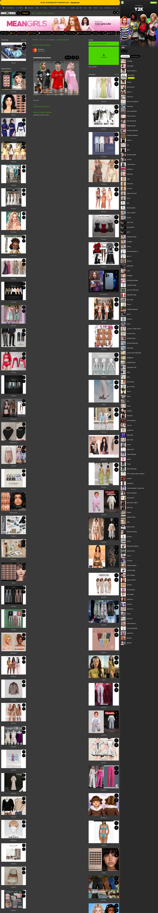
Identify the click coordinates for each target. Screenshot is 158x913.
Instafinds (130, 759)
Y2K (102, 33)
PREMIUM (25, 13)
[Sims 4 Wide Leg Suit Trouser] (104, 777)
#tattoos (103, 349)
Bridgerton (130, 358)
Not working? (92, 68)
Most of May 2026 (132, 749)
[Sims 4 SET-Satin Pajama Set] (104, 529)
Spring (129, 246)
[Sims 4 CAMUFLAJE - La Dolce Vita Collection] (104, 308)
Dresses (129, 261)
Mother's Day (131, 333)
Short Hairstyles (131, 768)
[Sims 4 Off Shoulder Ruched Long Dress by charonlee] (104, 88)
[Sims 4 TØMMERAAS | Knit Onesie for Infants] (104, 501)
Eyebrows (130, 599)
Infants (129, 217)
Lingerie (129, 512)
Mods (45, 13)
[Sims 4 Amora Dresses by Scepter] (104, 226)
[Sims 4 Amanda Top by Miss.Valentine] (104, 639)
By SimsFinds (125, 56)
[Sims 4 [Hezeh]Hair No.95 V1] (13, 829)
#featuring (4, 40)
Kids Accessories (132, 532)
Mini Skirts (130, 734)
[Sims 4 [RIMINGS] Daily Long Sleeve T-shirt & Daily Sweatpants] (13, 618)
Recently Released (132, 130)
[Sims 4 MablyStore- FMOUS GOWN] (104, 474)
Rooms (129, 556)
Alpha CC (129, 92)
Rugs (128, 739)
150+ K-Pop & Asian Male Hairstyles (136, 474)
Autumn (129, 536)
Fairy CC (129, 304)
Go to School (131, 386)
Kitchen (129, 662)
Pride (128, 691)
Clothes (129, 159)
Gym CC (129, 256)
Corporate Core (131, 367)
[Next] (154, 29)
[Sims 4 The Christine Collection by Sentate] (13, 197)
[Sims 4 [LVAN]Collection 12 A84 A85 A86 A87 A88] (104, 253)
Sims (128, 150)
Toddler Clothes (131, 237)
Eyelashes (130, 483)
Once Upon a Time (132, 652)
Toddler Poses (131, 705)
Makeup (129, 411)
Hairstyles (130, 174)
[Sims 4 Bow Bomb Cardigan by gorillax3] (13, 291)
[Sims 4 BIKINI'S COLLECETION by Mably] (13, 712)
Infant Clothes (131, 213)
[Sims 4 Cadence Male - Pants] (13, 338)
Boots (129, 314)
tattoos (44, 8)
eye (101, 8)
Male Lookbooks (132, 744)
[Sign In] (117, 12)
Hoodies (129, 604)
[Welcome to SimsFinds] (8, 13)
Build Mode (130, 449)
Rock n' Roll (130, 222)
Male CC (4, 33)
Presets (129, 585)
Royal (12, 33)
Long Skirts (130, 725)
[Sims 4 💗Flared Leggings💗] (104, 694)
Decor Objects (131, 710)
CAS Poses (130, 778)
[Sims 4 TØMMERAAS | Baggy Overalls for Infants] (104, 721)
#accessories (13, 442)
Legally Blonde (131, 126)
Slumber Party (128, 47)
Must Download (132, 111)
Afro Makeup (131, 575)
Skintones (130, 507)
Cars (128, 715)
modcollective (9, 8)
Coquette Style (58, 33)
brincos (95, 8)
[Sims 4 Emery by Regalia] (13, 782)
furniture (54, 8)
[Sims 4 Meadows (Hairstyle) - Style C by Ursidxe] (13, 408)
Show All (23, 40)
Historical (129, 416)
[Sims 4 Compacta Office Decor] (13, 548)
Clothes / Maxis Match (134, 329)
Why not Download (132, 101)
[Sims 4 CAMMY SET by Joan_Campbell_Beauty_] (104, 556)
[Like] (24, 44)
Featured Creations (133, 546)
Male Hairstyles (131, 454)
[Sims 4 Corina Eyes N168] (13, 104)
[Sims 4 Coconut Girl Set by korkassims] (104, 198)
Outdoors (130, 773)
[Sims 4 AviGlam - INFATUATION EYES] (104, 859)
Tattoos (129, 425)
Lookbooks (130, 348)
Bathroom (130, 609)
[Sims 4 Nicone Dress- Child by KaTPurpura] (13, 314)
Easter (129, 657)
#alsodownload (6, 69)
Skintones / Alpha (132, 502)
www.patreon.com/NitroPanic (41, 106)
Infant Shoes (131, 527)
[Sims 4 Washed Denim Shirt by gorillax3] (13, 384)
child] (37, 8)
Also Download (131, 121)
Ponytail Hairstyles (132, 280)
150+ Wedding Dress (84, 33)
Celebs (129, 701)
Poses (129, 444)
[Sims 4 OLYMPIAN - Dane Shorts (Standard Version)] (104, 887)
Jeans (128, 324)
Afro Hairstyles (131, 420)
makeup (72, 8)
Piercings (129, 647)
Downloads (51, 13)
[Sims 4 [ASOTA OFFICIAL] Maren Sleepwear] (13, 735)
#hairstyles (13, 255)
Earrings (129, 667)
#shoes (104, 404)
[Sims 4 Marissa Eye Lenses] (13, 572)
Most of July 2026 (45, 33)
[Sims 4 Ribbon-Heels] (104, 391)
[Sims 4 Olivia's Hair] (104, 804)
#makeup (13, 91)
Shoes (129, 406)
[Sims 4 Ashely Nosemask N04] (13, 501)
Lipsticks (129, 638)
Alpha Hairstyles (132, 469)
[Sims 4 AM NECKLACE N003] (13, 431)
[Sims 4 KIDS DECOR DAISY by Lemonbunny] (13, 899)
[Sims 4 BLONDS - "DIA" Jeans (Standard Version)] (104, 611)
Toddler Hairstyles (132, 309)
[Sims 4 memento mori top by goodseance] (104, 116)
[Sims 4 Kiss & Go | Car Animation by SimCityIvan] (13, 51)
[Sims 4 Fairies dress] (13, 455)
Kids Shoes (130, 440)
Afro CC (129, 391)
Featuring (130, 106)
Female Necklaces (132, 672)
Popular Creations (132, 135)
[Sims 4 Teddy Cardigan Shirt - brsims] (13, 806)
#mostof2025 (135, 56)
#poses (13, 63)
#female (41, 45)
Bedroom (130, 618)
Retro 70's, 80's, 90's (133, 290)
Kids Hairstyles (131, 208)
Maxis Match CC (132, 71)
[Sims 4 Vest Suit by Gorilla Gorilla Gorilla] (13, 595)
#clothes (13, 138)
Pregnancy (130, 430)
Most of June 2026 (132, 681)
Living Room (130, 754)
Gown (128, 198)
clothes (20, 8)
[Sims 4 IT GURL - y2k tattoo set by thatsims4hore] (104, 336)
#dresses (48, 45)
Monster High (131, 570)
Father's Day (130, 551)
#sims (103, 680)
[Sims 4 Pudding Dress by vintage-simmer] (104, 363)
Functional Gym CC (132, 251)
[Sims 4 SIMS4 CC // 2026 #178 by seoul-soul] (13, 759)
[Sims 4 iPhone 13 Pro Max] (104, 281)
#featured (92, 74)
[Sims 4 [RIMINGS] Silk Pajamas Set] (104, 143)
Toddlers (129, 242)
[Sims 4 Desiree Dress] (13, 267)
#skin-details (13, 513)
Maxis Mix (130, 97)
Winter (129, 541)
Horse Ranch (130, 763)
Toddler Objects (131, 565)
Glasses (129, 643)
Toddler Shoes (131, 362)
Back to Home (131, 116)
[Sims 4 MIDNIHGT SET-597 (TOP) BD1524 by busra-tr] (13, 127)
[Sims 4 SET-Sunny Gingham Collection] (13, 150)
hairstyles (30, 8)
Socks (128, 614)
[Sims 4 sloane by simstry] (104, 666)
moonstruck (107, 8)
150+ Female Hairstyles (134, 783)
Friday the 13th (131, 580)
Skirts (128, 730)
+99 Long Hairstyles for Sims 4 (136, 788)
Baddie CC (111, 33)
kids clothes (62, 8)
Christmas (130, 633)
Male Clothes (131, 164)
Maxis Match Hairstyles (134, 353)
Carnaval (129, 560)
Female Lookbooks (132, 343)
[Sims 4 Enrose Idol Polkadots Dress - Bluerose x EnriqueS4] (104, 749)
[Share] (24, 48)
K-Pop (129, 464)
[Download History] (114, 12)
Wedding (129, 275)
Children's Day (131, 517)
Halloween (32, 33)
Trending (39, 13)
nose (85, 8)
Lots (128, 401)
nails (80, 8)
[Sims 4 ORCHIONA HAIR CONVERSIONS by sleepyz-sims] (13, 244)
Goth (128, 232)
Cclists (33, 13)
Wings (128, 396)
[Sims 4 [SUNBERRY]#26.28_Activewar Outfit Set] (104, 418)
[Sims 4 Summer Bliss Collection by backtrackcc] (13, 665)
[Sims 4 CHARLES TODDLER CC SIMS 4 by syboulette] (13, 525)
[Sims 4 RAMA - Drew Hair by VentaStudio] (104, 446)
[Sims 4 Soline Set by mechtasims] (13, 876)
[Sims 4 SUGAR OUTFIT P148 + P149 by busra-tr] (13, 361)
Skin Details (130, 594)
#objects (13, 536)
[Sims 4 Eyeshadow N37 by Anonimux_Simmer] (13, 80)
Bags (128, 372)
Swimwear (130, 184)
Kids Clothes (130, 382)
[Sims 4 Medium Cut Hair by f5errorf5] (13, 642)
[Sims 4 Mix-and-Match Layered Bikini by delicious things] (104, 832)
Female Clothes (131, 155)
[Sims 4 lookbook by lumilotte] (104, 584)
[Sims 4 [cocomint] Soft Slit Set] (13, 478)
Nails (128, 522)
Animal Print (130, 498)
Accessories (130, 227)
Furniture (129, 319)
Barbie (129, 459)
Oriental (129, 478)
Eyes (128, 179)
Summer (129, 188)
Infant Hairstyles (132, 493)
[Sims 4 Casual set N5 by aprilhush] (13, 689)
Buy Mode (71, 33)
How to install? (93, 67)
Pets (128, 377)
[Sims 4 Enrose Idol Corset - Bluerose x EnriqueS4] (104, 171)
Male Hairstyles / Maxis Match (136, 488)
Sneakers (129, 676)
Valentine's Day (131, 295)
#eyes (13, 115)
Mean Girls (22, 33)
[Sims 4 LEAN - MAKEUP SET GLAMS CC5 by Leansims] (13, 221)
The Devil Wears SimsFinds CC (135, 720)
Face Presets (131, 590)
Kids (95, 33)
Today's (129, 82)
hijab (90, 8)
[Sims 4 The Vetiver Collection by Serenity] (13, 174)
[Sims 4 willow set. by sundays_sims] (13, 852)
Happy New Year (132, 193)
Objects (129, 686)
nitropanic (41, 49)
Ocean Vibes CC (131, 623)
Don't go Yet (130, 87)
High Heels (130, 435)
